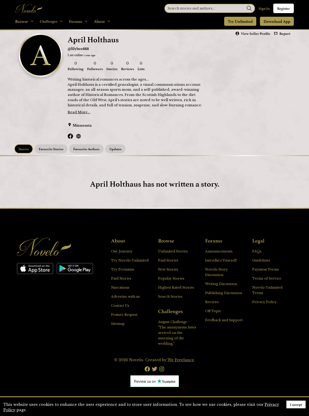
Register (283, 8)
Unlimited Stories (173, 251)
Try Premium (122, 269)
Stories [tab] (24, 149)
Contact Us (120, 306)
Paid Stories (121, 278)
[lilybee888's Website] (78, 136)
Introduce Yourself (221, 260)
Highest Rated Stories (176, 287)
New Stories (168, 269)
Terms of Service (266, 278)
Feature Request (124, 315)
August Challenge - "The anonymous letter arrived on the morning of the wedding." (177, 333)
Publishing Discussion (223, 293)
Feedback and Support (224, 320)
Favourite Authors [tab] (86, 149)
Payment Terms (265, 269)
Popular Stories (171, 278)
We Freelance (180, 360)
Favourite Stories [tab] (51, 149)
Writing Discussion (221, 284)
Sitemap (118, 324)
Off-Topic (213, 311)
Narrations (120, 287)
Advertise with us (125, 297)
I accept (296, 404)
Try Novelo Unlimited (130, 260)
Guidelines (261, 260)
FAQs (256, 251)
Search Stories (170, 297)
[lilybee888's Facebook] (70, 136)
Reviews (212, 302)
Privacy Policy (264, 302)
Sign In (264, 8)
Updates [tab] (115, 149)
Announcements (219, 251)
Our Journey (121, 251)
